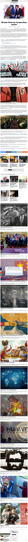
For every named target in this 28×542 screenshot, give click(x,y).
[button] (14, 267)
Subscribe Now (14, 273)
